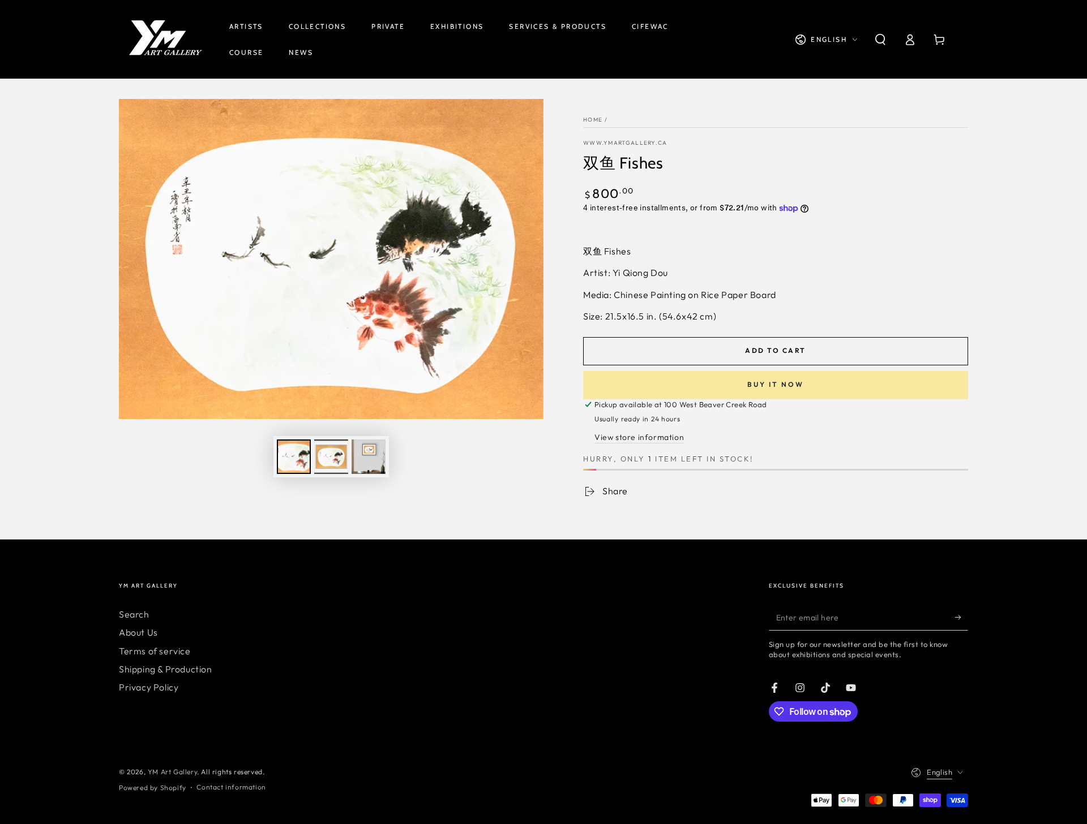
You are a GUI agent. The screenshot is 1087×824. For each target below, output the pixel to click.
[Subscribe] (961, 617)
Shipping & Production (165, 669)
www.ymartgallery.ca (625, 142)
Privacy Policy (148, 687)
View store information (639, 437)
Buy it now (775, 384)
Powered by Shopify (152, 787)
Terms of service (155, 651)
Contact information (231, 787)
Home (592, 119)
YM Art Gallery (172, 771)
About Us (138, 632)
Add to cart (775, 350)
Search (134, 614)
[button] (880, 39)
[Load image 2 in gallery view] (331, 456)
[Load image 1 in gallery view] (294, 456)
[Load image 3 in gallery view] (369, 456)
